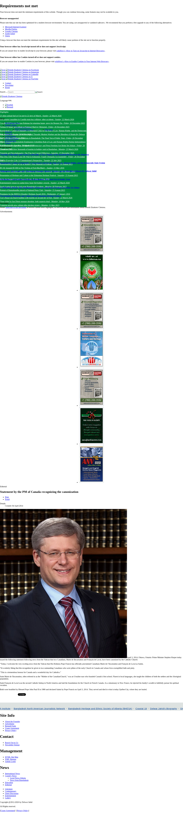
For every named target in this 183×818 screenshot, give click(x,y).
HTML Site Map (11, 757)
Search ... (3, 92)
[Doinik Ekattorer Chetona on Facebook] (19, 70)
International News (12, 774)
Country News (11, 776)
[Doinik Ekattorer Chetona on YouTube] (19, 79)
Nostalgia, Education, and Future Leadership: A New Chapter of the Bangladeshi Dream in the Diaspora (44, 154)
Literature (9, 789)
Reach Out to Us (11, 743)
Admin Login (10, 761)
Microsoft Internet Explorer (15, 27)
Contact (8, 83)
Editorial (8, 785)
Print (7, 497)
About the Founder (12, 721)
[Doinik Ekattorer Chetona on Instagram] (19, 72)
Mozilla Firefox (11, 29)
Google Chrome (11, 31)
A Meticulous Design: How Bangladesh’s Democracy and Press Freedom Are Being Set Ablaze (40, 188)
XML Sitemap (10, 759)
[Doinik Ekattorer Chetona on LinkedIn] (19, 74)
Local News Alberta (18, 778)
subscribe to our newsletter (15, 207)
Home (7, 87)
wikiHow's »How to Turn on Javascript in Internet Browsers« (80, 51)
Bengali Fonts (10, 726)
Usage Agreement (12, 728)
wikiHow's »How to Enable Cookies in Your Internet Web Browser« (82, 61)
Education (9, 782)
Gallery (8, 798)
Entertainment (10, 796)
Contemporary (10, 791)
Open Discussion (11, 793)
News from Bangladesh (19, 780)
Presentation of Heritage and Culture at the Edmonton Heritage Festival (30, 196)
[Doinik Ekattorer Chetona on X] (16, 77)
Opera (7, 36)
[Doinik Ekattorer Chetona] (11, 96)
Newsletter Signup (12, 745)
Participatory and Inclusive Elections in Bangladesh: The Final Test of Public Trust (35, 179)
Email (7, 499)
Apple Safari (10, 34)
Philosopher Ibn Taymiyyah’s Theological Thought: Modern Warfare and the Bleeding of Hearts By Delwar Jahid (48, 171)
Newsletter (9, 85)
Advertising (9, 724)
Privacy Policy (10, 730)
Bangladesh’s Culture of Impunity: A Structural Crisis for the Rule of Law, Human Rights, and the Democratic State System (52, 163)
